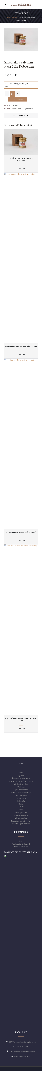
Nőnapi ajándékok (21, 818)
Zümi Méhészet (12, 18)
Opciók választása (21, 142)
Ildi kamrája (21, 801)
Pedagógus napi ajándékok (21, 821)
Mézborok (21, 787)
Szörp (21, 809)
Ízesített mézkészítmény (21, 778)
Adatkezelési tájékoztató (21, 844)
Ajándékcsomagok (21, 790)
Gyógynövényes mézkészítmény (21, 781)
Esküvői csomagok (21, 815)
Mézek (21, 773)
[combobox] (19, 84)
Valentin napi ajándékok (23, 109)
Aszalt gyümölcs (21, 812)
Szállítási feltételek (21, 847)
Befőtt (21, 804)
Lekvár (21, 807)
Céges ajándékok (21, 795)
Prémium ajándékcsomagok (21, 792)
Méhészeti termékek (21, 784)
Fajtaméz (21, 775)
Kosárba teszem (17, 99)
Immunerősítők (21, 798)
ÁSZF (21, 841)
